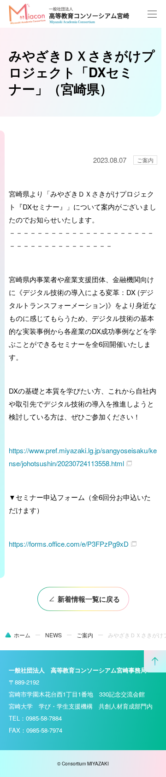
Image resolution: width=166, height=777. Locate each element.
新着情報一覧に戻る (89, 599)
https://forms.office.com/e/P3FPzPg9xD (69, 544)
